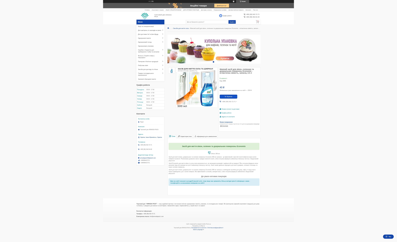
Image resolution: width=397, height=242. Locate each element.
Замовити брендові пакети (147, 79)
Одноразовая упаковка (146, 46)
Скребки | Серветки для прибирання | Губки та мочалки (148, 51)
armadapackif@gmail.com (148, 158)
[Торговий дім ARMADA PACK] (145, 16)
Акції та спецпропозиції (146, 26)
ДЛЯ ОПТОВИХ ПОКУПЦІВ (191, 10)
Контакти (248, 10)
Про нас (255, 10)
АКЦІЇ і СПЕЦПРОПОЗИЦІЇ (173, 10)
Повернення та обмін (220, 10)
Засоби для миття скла (181, 28)
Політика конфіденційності (215, 227)
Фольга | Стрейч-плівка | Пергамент (146, 56)
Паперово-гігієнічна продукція (148, 61)
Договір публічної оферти (236, 10)
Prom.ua (208, 224)
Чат (390, 236)
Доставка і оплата (206, 10)
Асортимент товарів (158, 10)
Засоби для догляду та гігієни (148, 69)
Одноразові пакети (144, 38)
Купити (229, 96)
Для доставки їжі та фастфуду (148, 34)
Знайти (232, 22)
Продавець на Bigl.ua (198, 226)
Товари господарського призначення (146, 74)
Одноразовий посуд (144, 42)
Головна (147, 10)
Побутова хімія (143, 65)
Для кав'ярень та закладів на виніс (149, 30)
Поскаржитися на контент (199, 227)
